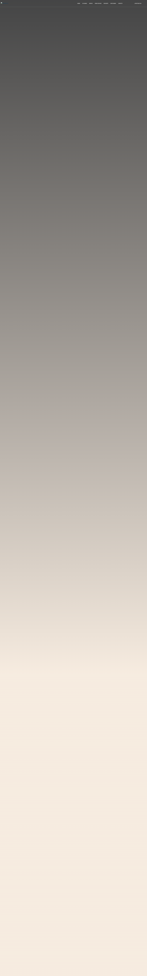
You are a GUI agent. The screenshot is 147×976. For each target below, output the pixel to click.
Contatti (120, 3)
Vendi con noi (98, 3)
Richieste (106, 3)
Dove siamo (113, 3)
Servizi (90, 3)
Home (78, 3)
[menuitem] (137, 3)
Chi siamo (84, 3)
